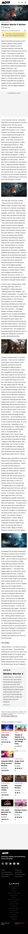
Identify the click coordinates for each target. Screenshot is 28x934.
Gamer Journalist (14, 904)
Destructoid (14, 901)
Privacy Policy (5, 876)
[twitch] (6, 863)
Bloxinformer (14, 917)
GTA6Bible (14, 919)
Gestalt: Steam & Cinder (4, 788)
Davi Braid (4, 768)
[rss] (2, 863)
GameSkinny (14, 906)
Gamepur (14, 891)
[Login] (25, 2)
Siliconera (14, 897)
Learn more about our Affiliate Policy (9, 716)
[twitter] (10, 863)
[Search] (19, 2)
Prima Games (14, 895)
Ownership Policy (20, 874)
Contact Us (18, 870)
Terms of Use (18, 876)
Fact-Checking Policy (7, 874)
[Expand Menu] (22, 2)
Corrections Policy (6, 872)
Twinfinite (14, 888)
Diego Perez (4, 739)
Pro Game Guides (14, 886)
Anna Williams (18, 746)
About (3, 870)
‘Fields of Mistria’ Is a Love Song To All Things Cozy (20, 739)
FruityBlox (14, 914)
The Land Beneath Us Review (6, 812)
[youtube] (18, 863)
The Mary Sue (14, 910)
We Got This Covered (14, 899)
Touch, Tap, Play (14, 912)
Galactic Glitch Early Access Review (7, 763)
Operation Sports (14, 908)
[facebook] (14, 863)
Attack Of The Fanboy (14, 893)
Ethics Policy (18, 872)
